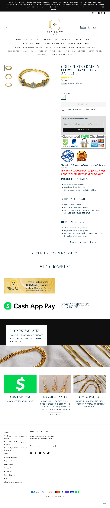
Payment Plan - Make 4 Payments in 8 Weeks (15, 443)
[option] (55, 5)
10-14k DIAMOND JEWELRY (78, 43)
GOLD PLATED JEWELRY (56, 47)
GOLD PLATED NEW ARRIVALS (82, 47)
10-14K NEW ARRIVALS (54, 43)
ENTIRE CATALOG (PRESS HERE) (38, 39)
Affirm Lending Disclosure (13, 482)
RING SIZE (65, 93)
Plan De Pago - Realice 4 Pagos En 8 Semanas (15, 449)
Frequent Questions (10, 457)
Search (6, 432)
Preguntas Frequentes (11, 461)
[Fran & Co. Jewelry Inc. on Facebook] (35, 453)
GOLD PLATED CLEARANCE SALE (22, 51)
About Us (7, 454)
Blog (5, 478)
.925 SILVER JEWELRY (84, 39)
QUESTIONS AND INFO (62, 55)
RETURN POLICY (95, 51)
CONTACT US (43, 55)
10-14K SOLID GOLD (63, 39)
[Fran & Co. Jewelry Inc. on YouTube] (40, 453)
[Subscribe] (54, 446)
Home (18, 39)
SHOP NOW (55, 414)
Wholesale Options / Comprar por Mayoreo (15, 437)
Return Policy (8, 464)
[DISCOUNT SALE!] (55, 384)
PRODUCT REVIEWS (47, 51)
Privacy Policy (9, 471)
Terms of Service (9, 475)
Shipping (64, 83)
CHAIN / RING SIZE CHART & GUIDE (81, 109)
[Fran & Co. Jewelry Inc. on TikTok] (48, 453)
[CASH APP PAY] (20, 384)
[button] (66, 77)
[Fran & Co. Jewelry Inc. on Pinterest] (44, 453)
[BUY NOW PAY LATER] (89, 384)
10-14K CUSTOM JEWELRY (30, 43)
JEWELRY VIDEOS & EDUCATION (72, 51)
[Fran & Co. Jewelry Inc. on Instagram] (31, 453)
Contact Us (7, 468)
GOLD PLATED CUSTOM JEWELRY (29, 47)
